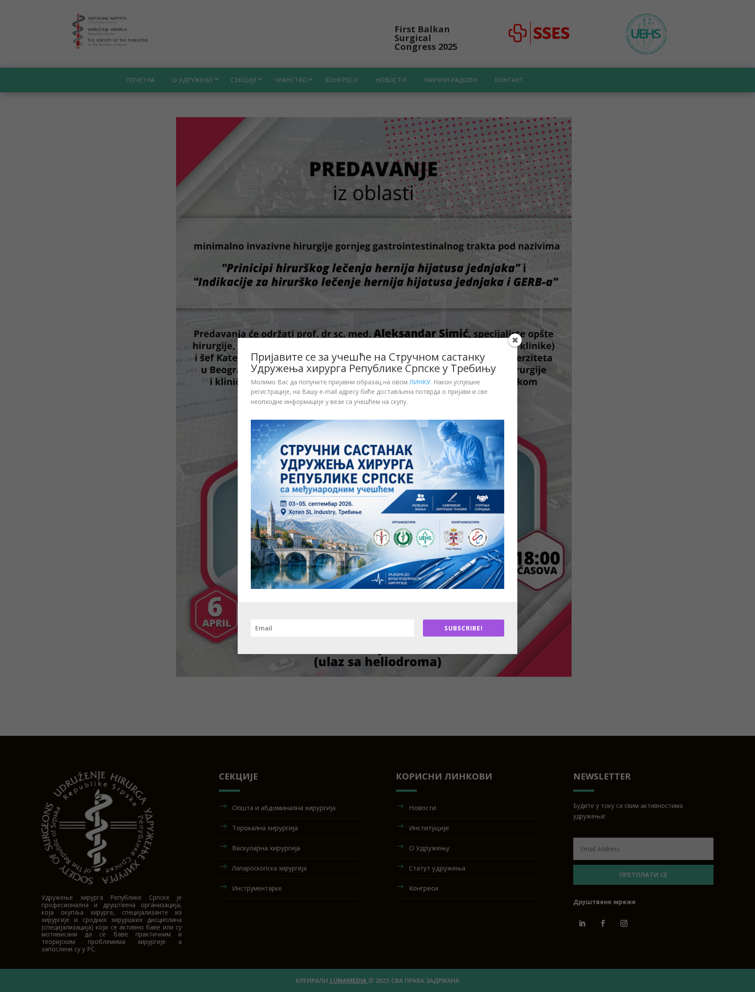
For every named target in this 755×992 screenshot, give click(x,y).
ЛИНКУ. (420, 382)
